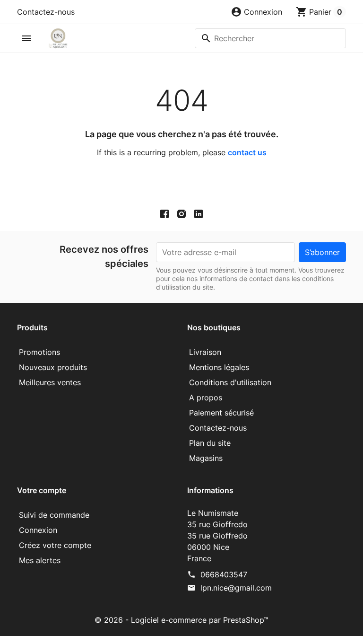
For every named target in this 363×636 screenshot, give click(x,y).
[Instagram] (181, 213)
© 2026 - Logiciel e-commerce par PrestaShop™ (181, 620)
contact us (247, 152)
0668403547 (223, 574)
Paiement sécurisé (221, 412)
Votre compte (41, 490)
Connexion (38, 530)
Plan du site (210, 443)
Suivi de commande (54, 515)
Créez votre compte (55, 545)
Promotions (39, 352)
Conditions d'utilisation (230, 382)
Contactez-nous (46, 12)
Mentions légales (219, 367)
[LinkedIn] (198, 213)
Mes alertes (39, 560)
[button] (256, 12)
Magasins (206, 458)
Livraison (205, 352)
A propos (205, 397)
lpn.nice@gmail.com (236, 587)
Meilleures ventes (50, 382)
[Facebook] (164, 213)
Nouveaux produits (53, 367)
